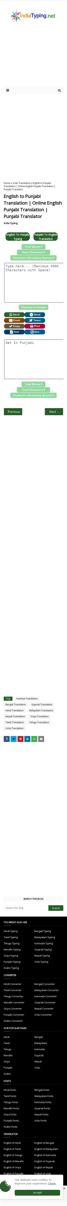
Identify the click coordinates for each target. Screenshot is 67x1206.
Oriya (7, 1061)
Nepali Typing (42, 955)
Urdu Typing (41, 961)
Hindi (6, 1037)
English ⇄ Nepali (43, 1167)
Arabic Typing (11, 968)
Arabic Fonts (10, 1126)
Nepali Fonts (41, 1114)
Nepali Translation (15, 716)
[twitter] (14, 739)
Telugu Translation (39, 722)
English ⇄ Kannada (45, 1155)
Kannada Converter (45, 996)
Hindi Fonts (10, 1090)
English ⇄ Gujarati (44, 1161)
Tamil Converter (13, 990)
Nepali (38, 1061)
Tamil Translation (15, 722)
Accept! (37, 1192)
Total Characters (33, 252)
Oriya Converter (13, 1008)
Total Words (33, 246)
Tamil (7, 1043)
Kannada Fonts (43, 1102)
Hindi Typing (10, 931)
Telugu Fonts (11, 1102)
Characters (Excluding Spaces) (33, 257)
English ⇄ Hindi (12, 1143)
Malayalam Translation (41, 710)
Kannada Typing (43, 943)
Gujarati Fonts (42, 1108)
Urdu (37, 1067)
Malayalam (40, 1043)
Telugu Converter (13, 996)
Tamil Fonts (10, 1096)
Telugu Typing (11, 943)
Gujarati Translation (41, 704)
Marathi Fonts (11, 1108)
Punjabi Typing (12, 961)
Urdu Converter (43, 1014)
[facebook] (7, 739)
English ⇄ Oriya (12, 1167)
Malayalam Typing (44, 937)
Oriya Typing (11, 955)
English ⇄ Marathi (14, 1161)
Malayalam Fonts (44, 1096)
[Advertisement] (33, 135)
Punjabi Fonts (11, 1120)
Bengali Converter (44, 984)
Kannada (39, 1049)
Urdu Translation (21, 183)
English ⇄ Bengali (44, 1143)
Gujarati (39, 1055)
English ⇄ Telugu (13, 1155)
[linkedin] (27, 739)
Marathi (8, 1055)
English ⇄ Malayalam (46, 1149)
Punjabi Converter (14, 1014)
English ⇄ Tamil (12, 1149)
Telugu (7, 1049)
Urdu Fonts (40, 1120)
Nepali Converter (44, 1008)
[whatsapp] (34, 739)
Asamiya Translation (27, 698)
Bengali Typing (42, 931)
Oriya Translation (40, 716)
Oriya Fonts (10, 1114)
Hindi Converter (12, 984)
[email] (41, 739)
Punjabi (8, 1067)
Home (7, 183)
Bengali (38, 1037)
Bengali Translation (16, 704)
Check (52, 1183)
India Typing (10, 223)
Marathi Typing (12, 949)
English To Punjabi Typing (17, 237)
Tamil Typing (11, 937)
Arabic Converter (13, 1020)
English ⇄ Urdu (42, 1173)
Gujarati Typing (43, 949)
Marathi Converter (14, 1002)
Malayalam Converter (46, 990)
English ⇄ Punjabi (13, 1173)
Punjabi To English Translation (45, 237)
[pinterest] (20, 739)
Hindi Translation (15, 710)
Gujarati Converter (44, 1002)
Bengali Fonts (42, 1090)
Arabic (7, 1073)
